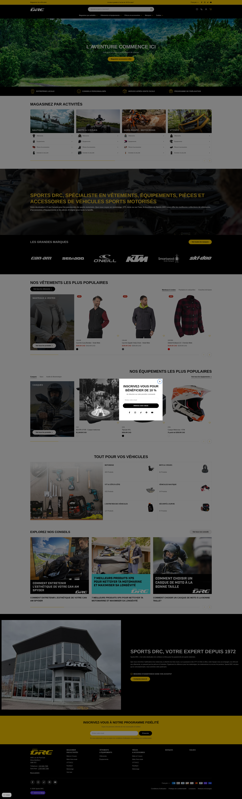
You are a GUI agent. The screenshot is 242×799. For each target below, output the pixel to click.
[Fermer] (160, 381)
